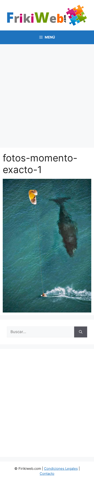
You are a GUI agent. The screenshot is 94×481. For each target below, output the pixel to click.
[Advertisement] (47, 93)
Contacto (47, 473)
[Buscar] (80, 331)
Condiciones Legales (61, 468)
